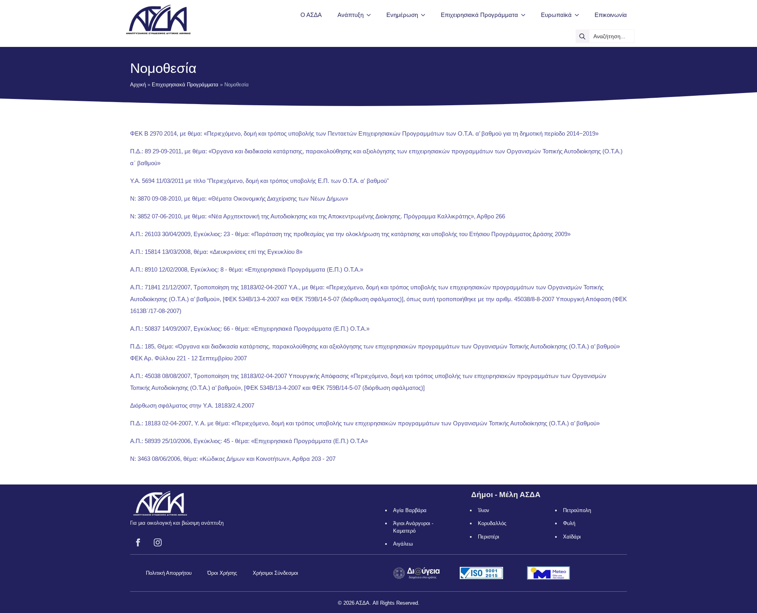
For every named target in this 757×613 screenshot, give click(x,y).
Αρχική (138, 85)
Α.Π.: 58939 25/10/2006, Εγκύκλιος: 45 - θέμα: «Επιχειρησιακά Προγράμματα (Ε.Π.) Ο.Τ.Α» (249, 441)
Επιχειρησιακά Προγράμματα (479, 14)
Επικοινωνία (611, 14)
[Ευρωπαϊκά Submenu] (579, 15)
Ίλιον (483, 510)
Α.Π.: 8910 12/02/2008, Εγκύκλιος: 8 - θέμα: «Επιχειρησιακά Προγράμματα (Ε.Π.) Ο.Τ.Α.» (246, 269)
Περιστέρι (488, 537)
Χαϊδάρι (572, 537)
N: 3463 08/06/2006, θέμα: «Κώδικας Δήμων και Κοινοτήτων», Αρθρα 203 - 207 (233, 458)
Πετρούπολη (577, 510)
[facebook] (138, 542)
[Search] (582, 36)
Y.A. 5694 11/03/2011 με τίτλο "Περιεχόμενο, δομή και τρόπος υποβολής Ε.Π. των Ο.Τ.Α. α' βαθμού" (259, 180)
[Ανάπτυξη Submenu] (371, 15)
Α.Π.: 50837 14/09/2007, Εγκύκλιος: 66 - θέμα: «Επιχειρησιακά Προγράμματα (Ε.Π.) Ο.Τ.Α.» (249, 328)
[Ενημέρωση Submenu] (425, 15)
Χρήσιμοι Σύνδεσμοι (275, 573)
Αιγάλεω (403, 544)
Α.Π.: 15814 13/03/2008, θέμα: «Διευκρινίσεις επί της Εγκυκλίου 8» (216, 251)
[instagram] (158, 542)
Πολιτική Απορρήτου (169, 573)
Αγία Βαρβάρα (410, 510)
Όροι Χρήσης (222, 573)
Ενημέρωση (402, 14)
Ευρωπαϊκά (556, 14)
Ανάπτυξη (350, 14)
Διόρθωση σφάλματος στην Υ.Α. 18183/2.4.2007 (192, 405)
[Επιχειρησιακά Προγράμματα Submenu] (525, 15)
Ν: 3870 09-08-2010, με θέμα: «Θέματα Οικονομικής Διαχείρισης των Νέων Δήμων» (239, 198)
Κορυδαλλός (492, 523)
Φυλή (569, 523)
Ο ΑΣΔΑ (311, 14)
